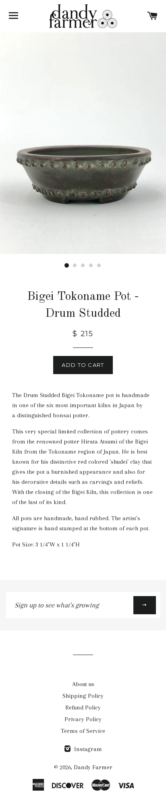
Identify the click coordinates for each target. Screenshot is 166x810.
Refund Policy (83, 707)
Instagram (87, 749)
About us (83, 684)
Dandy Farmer (93, 767)
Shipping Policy (83, 695)
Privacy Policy (83, 719)
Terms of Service (83, 731)
